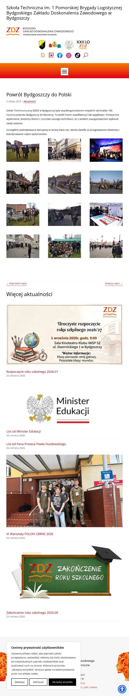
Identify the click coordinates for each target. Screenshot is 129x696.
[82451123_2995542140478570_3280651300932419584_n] (22, 182)
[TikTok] (77, 56)
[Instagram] (68, 56)
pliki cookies (90, 687)
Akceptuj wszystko (62, 682)
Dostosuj (20, 682)
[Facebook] (59, 56)
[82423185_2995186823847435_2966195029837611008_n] (106, 182)
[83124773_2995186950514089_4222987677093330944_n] (22, 150)
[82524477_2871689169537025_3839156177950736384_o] (106, 150)
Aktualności (30, 101)
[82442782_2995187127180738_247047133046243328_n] (64, 182)
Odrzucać (38, 682)
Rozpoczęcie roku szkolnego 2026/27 (32, 372)
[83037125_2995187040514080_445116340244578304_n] (22, 214)
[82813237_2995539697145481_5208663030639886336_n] (64, 246)
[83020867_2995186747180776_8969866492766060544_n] (64, 214)
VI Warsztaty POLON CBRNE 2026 (29, 534)
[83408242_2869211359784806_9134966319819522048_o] (64, 150)
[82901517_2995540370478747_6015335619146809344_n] (22, 246)
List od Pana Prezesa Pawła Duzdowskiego (36, 444)
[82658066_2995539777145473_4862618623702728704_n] (106, 246)
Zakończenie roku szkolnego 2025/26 (32, 613)
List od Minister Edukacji (23, 431)
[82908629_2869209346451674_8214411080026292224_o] (106, 214)
